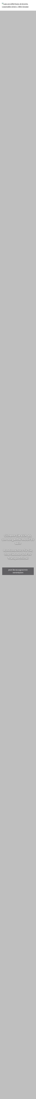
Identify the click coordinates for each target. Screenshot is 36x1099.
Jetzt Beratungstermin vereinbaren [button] (18, 571)
